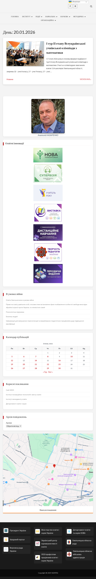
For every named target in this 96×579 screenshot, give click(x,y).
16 (59, 360)
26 (12, 368)
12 (12, 360)
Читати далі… (85, 79)
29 (48, 368)
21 (36, 364)
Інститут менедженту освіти (16, 399)
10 (71, 356)
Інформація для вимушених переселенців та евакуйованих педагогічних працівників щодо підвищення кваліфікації (45, 322)
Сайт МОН (10, 390)
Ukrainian (76, 2)
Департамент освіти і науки (16, 404)
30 (59, 368)
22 (48, 364)
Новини (10, 79)
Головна (15, 17)
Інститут (26, 17)
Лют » (50, 372)
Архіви (9, 423)
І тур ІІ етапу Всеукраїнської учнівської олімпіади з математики (65, 48)
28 (36, 368)
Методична (78, 17)
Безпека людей (12, 317)
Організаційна (47, 20)
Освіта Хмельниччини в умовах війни (20, 300)
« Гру (45, 372)
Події (38, 17)
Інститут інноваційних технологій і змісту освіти (23, 395)
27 (24, 368)
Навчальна (50, 17)
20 (24, 364)
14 (36, 360)
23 (59, 364)
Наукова (64, 17)
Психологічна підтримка (15, 312)
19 (12, 364)
